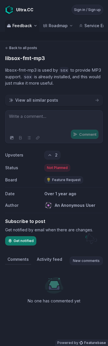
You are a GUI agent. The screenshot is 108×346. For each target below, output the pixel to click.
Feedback (22, 25)
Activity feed (49, 259)
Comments (18, 259)
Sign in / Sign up (87, 10)
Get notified (24, 241)
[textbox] (54, 121)
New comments (86, 260)
